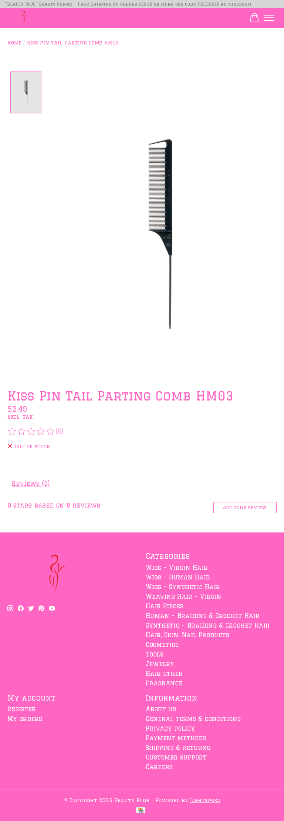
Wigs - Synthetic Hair (183, 587)
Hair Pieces (164, 606)
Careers (159, 767)
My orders (24, 718)
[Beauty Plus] (22, 17)
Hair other (164, 673)
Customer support (176, 757)
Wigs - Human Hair (178, 577)
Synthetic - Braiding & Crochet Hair (208, 625)
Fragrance (164, 683)
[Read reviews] (31, 431)
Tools (154, 654)
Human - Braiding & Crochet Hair (203, 615)
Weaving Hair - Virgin (184, 596)
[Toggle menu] (269, 17)
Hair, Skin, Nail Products (187, 635)
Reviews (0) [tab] (31, 483)
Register (21, 709)
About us (161, 709)
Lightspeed (205, 800)
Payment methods (176, 738)
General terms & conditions (193, 718)
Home (14, 42)
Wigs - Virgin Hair (177, 567)
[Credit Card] (140, 810)
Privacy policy (170, 728)
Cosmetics (162, 644)
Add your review (245, 507)
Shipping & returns (178, 747)
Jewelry (160, 664)
